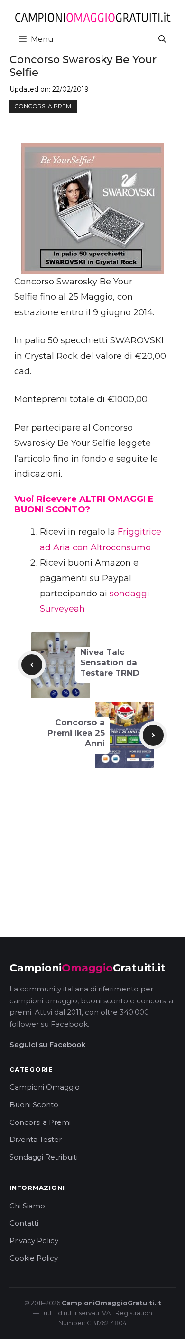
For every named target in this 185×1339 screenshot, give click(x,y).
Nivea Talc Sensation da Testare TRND (109, 662)
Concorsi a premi (43, 106)
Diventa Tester (35, 1139)
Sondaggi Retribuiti (43, 1156)
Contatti (23, 1222)
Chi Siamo (27, 1205)
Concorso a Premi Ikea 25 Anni (76, 732)
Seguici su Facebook (47, 1044)
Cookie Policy (33, 1258)
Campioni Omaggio (44, 1087)
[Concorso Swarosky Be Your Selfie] (92, 208)
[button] (162, 39)
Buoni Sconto (33, 1104)
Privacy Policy (33, 1240)
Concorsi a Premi (40, 1122)
